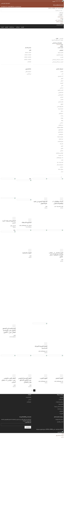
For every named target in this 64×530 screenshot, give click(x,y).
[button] (61, 199)
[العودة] (61, 30)
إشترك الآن (28, 427)
